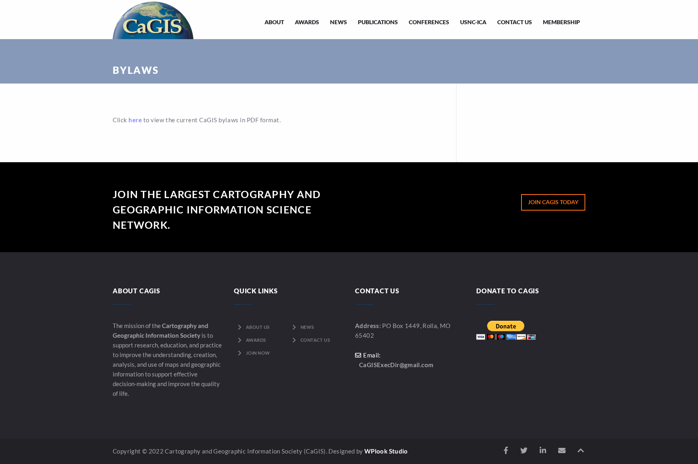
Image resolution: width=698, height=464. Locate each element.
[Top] (580, 450)
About (274, 22)
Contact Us (514, 22)
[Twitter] (524, 450)
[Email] (562, 450)
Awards (307, 22)
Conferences (429, 22)
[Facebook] (505, 450)
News (338, 22)
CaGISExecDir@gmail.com (396, 364)
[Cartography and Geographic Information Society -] (153, 19)
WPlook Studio (386, 451)
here (135, 119)
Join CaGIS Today (553, 202)
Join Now (258, 352)
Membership (561, 22)
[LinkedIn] (542, 450)
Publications (378, 22)
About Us (258, 327)
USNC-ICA (473, 22)
